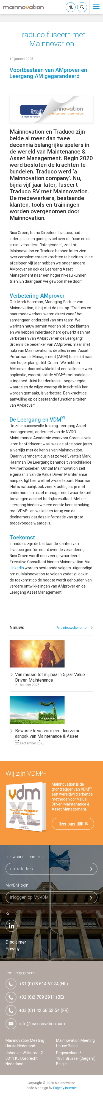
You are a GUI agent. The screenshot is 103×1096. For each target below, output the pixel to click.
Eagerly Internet (65, 1088)
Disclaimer (15, 942)
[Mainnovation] (23, 7)
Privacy (12, 948)
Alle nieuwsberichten (72, 628)
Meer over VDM (73, 824)
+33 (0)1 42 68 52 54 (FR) (44, 1010)
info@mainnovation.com (42, 1023)
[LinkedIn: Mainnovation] (11, 926)
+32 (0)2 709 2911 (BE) (41, 997)
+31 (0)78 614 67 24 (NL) (43, 983)
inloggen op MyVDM (29, 897)
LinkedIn (17, 568)
